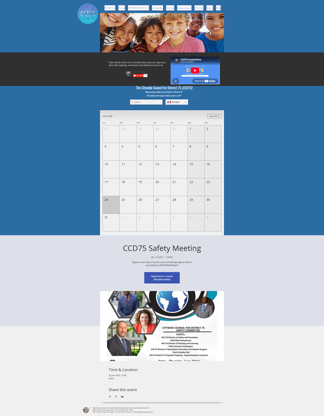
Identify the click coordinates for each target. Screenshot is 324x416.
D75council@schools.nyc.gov (143, 412)
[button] (111, 134)
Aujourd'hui (214, 116)
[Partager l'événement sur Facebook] (110, 396)
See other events (162, 279)
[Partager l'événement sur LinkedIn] (122, 396)
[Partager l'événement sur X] (116, 396)
